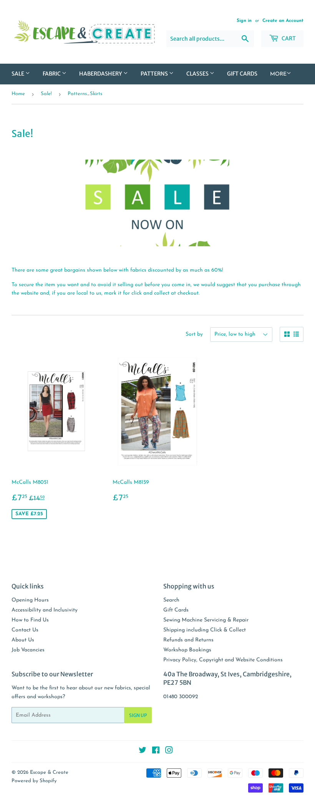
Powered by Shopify (34, 780)
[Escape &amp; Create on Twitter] (142, 752)
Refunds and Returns (188, 640)
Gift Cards (242, 73)
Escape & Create (49, 772)
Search (171, 600)
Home (18, 93)
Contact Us (25, 630)
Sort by (194, 334)
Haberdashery (101, 73)
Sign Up (138, 715)
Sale (18, 73)
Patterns (155, 73)
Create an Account (282, 20)
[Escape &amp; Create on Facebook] (156, 752)
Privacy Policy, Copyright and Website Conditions (223, 660)
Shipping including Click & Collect (204, 630)
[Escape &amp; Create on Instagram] (169, 752)
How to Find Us (30, 620)
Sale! (46, 93)
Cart (288, 38)
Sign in (244, 20)
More (278, 74)
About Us (23, 640)
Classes (198, 73)
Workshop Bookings (187, 650)
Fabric (52, 73)
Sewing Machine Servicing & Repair (206, 620)
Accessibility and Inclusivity (45, 610)
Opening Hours (30, 600)
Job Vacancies (28, 650)
